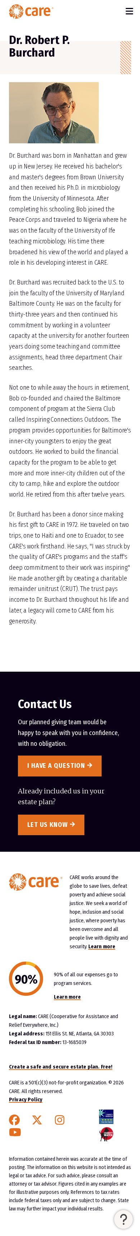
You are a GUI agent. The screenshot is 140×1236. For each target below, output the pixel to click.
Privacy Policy (25, 1099)
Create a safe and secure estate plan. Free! (60, 1066)
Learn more (101, 946)
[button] (123, 1219)
